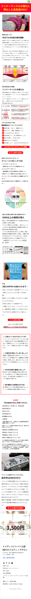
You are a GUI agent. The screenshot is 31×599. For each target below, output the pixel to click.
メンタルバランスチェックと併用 (15, 147)
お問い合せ (6, 566)
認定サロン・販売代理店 (9, 581)
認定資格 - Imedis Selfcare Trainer (13, 584)
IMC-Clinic (6, 571)
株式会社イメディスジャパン (10, 568)
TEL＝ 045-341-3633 (8, 557)
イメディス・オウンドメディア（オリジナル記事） (15, 576)
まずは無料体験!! (15, 152)
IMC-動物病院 (7, 573)
